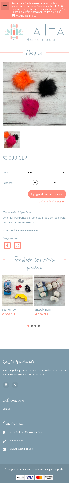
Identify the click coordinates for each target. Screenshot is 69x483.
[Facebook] (7, 245)
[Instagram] (6, 385)
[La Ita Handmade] (34, 32)
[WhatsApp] (15, 385)
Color (6, 172)
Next (59, 286)
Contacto (7, 408)
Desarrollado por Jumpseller (49, 469)
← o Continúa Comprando (50, 201)
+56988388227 (17, 440)
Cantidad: (8, 183)
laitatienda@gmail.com (21, 448)
